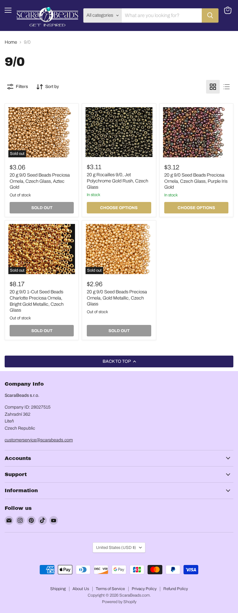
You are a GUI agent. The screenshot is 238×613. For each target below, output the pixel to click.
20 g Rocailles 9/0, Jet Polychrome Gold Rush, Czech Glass (117, 180)
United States (116, 547)
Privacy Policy (144, 589)
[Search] (210, 15)
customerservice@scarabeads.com (39, 440)
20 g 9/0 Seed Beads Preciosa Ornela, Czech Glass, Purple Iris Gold (195, 181)
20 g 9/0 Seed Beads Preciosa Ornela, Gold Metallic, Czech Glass (117, 297)
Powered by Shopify (119, 602)
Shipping (58, 589)
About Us (81, 589)
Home (11, 42)
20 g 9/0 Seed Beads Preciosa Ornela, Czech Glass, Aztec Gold (40, 181)
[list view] (226, 87)
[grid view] (213, 87)
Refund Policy (175, 589)
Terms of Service (110, 589)
